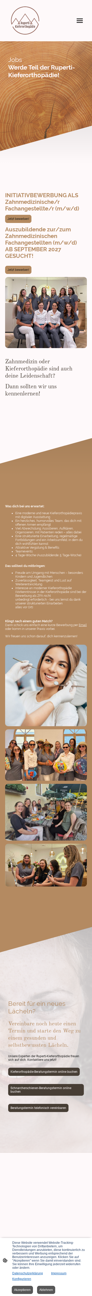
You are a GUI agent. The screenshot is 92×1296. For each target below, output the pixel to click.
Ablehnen (46, 1290)
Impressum (58, 1273)
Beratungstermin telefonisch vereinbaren (38, 1108)
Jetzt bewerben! (18, 219)
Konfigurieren (21, 1279)
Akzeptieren (22, 1290)
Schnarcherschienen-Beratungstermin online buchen (40, 1089)
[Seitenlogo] (25, 20)
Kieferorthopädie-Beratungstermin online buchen (43, 1072)
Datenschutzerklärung (27, 1273)
